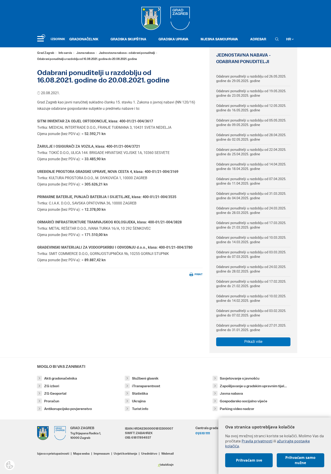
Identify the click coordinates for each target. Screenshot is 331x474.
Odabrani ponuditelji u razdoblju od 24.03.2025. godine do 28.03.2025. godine (251, 210)
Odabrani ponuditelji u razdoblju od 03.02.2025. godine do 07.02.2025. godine (251, 313)
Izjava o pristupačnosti (53, 453)
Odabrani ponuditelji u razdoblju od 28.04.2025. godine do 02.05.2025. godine (251, 137)
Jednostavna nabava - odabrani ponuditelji (127, 53)
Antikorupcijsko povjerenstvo (68, 409)
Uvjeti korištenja (125, 453)
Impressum (102, 453)
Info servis (65, 53)
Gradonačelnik (83, 39)
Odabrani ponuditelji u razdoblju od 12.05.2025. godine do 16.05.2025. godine (251, 108)
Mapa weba (81, 453)
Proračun (51, 401)
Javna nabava (85, 53)
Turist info (140, 409)
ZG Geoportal (55, 393)
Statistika (140, 393)
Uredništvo (149, 453)
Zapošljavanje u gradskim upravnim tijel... (253, 386)
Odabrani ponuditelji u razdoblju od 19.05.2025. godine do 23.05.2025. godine (251, 93)
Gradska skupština (128, 39)
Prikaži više (253, 341)
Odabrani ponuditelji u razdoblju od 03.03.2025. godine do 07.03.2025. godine (251, 254)
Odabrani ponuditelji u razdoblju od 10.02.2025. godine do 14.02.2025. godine (251, 298)
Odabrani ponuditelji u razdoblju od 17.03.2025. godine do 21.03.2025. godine (251, 225)
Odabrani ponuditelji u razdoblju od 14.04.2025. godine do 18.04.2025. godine (251, 166)
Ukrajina (139, 401)
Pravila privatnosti (257, 441)
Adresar (258, 39)
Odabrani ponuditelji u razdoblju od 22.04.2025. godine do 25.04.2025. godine (251, 152)
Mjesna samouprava (219, 39)
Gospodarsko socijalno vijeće (243, 401)
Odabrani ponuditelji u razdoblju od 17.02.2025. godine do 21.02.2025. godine (251, 283)
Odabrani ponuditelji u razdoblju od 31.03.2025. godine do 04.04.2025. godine (251, 196)
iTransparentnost (146, 386)
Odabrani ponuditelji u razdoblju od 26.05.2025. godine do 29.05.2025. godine (251, 78)
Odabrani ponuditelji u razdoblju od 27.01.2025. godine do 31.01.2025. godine (251, 327)
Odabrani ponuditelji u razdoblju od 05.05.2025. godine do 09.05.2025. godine (251, 122)
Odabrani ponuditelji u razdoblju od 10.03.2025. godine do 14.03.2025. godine (251, 240)
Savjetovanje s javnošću (239, 378)
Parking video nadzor (237, 409)
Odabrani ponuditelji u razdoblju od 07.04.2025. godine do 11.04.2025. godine (251, 181)
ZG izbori (51, 386)
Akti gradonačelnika (60, 378)
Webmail (167, 453)
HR (289, 39)
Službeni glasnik (145, 378)
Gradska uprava (173, 39)
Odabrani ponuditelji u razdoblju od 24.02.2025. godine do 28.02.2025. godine (251, 269)
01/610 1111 (202, 433)
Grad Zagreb (45, 53)
